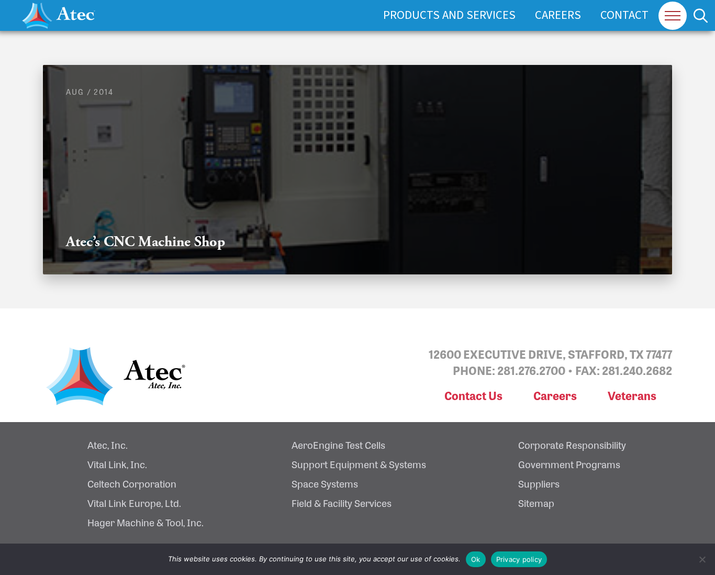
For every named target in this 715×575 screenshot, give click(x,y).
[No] (702, 559)
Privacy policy (519, 559)
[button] (672, 16)
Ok (476, 559)
